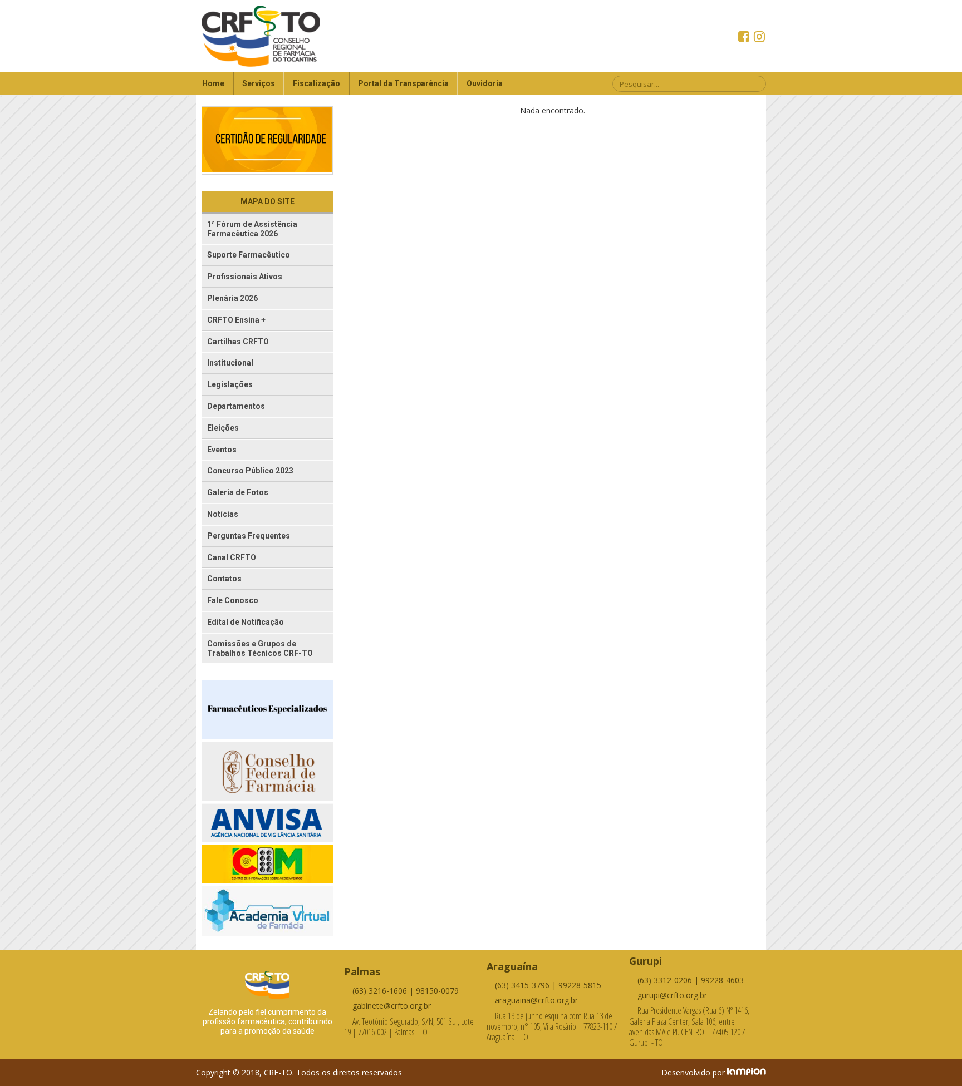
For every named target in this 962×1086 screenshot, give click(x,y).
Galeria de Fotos (237, 492)
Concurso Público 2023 (250, 470)
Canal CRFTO (231, 557)
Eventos (222, 449)
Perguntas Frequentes (248, 535)
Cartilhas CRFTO (238, 341)
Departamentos (236, 406)
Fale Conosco (232, 600)
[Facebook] (745, 38)
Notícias (222, 514)
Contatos (224, 578)
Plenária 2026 (232, 298)
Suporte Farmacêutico (248, 254)
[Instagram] (759, 38)
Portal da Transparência (403, 83)
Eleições (223, 427)
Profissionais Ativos (244, 276)
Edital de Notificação (245, 622)
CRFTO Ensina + (236, 319)
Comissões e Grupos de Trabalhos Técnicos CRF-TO (260, 648)
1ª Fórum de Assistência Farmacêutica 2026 (252, 229)
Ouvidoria (485, 83)
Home (213, 83)
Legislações (230, 384)
